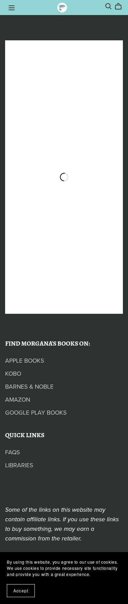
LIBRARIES (19, 465)
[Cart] (121, 6)
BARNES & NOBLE (29, 386)
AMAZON (17, 399)
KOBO (13, 373)
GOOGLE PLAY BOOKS (36, 412)
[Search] (108, 6)
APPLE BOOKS (24, 360)
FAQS (12, 452)
